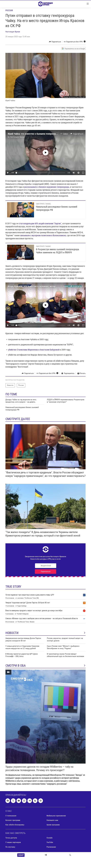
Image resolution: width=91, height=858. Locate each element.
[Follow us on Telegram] (29, 800)
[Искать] (70, 855)
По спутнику (10, 847)
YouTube (50, 842)
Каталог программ (12, 820)
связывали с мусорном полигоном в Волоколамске (43, 235)
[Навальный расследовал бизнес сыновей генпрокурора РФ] (20, 209)
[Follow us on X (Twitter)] (13, 800)
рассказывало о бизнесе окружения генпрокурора (46, 187)
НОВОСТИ (11, 633)
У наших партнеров (13, 842)
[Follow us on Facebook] (7, 800)
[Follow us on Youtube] (18, 800)
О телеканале (10, 816)
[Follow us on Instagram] (24, 800)
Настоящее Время (12, 32)
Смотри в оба (15, 665)
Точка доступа (11, 838)
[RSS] (35, 800)
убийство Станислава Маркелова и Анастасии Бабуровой (33, 349)
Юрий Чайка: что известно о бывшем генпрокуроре (33, 133)
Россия (9, 10)
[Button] (55, 41)
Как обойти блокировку (14, 825)
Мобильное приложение (56, 816)
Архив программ (53, 825)
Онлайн (49, 838)
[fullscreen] (83, 172)
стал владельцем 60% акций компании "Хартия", (40, 223)
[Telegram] (45, 855)
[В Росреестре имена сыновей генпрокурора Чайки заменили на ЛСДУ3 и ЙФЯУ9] (20, 252)
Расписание (51, 847)
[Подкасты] (40, 800)
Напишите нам (52, 820)
